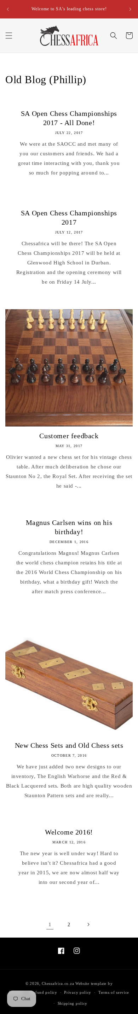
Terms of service (113, 992)
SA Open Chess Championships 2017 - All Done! (69, 118)
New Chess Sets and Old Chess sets (69, 745)
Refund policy (44, 992)
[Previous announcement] (8, 9)
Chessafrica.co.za (58, 983)
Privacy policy (77, 992)
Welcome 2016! (69, 832)
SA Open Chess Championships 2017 (69, 217)
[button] (9, 35)
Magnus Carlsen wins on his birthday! (69, 527)
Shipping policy (73, 1003)
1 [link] (50, 924)
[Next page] (88, 924)
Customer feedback (68, 436)
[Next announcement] (130, 9)
